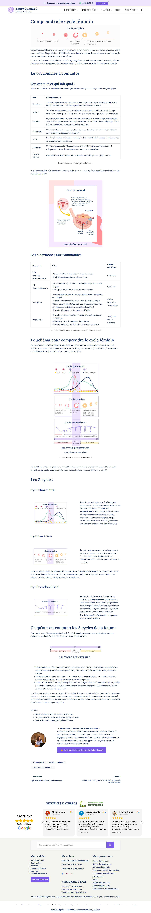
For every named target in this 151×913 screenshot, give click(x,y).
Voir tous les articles (40, 879)
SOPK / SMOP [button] (70, 10)
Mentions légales (57, 910)
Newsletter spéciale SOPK (72, 864)
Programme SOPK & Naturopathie (106, 870)
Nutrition (34, 866)
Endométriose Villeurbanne (82, 897)
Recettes (34, 871)
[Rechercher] (110, 845)
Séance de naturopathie (102, 864)
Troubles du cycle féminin (43, 767)
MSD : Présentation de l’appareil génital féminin (54, 720)
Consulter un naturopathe (72, 889)
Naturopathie (38, 762)
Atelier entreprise (111, 889)
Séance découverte (100, 861)
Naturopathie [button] (88, 10)
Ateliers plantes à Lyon (101, 882)
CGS (67, 910)
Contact (96, 910)
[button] (141, 822)
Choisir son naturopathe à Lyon (74, 892)
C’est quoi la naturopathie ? (72, 886)
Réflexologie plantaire (101, 867)
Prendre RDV (102, 3)
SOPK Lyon (35, 897)
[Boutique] (141, 10)
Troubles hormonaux (56, 762)
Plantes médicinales (38, 868)
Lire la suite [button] (83, 832)
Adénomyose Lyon (48, 897)
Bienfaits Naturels (61, 803)
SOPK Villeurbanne (63, 897)
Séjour (95, 879)
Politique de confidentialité (81, 910)
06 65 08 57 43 (87, 3)
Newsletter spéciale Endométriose (75, 860)
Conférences (98, 889)
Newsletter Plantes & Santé (73, 868)
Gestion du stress (38, 860)
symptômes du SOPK (39, 174)
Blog (117, 10)
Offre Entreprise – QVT (101, 886)
